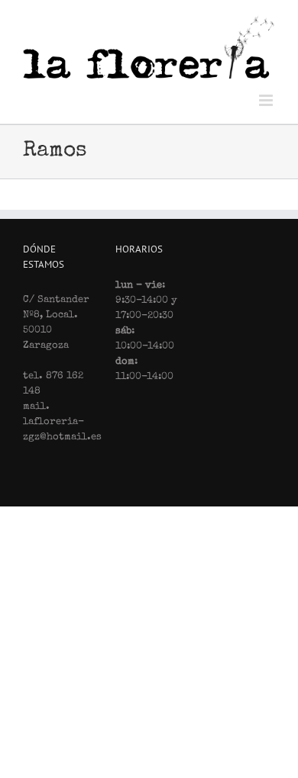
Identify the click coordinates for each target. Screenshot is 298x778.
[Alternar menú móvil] (267, 100)
